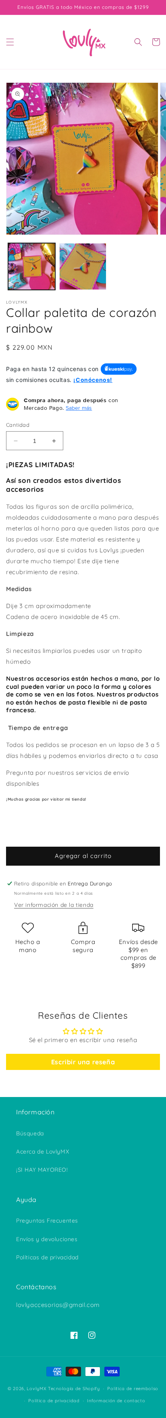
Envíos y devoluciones (47, 1239)
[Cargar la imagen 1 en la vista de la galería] (31, 266)
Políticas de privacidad (47, 1257)
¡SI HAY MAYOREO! (42, 1169)
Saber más (79, 408)
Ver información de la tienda (53, 904)
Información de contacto (116, 1400)
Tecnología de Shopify (74, 1388)
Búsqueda (30, 1133)
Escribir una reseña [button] (83, 1062)
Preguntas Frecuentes (47, 1220)
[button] (10, 42)
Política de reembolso (132, 1388)
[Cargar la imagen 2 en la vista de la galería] (82, 266)
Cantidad (17, 425)
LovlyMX (36, 1388)
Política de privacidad (53, 1400)
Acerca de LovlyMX (42, 1151)
